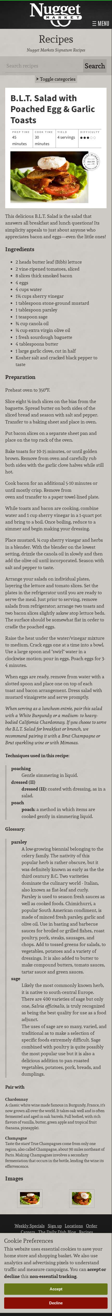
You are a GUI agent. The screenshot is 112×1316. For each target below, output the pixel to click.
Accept (56, 1289)
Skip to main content (24, 4)
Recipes (86, 1232)
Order (91, 1225)
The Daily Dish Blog (57, 1232)
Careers (28, 1232)
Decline (56, 1303)
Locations (74, 1225)
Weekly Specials (30, 1225)
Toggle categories (58, 79)
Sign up (55, 1225)
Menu (103, 23)
